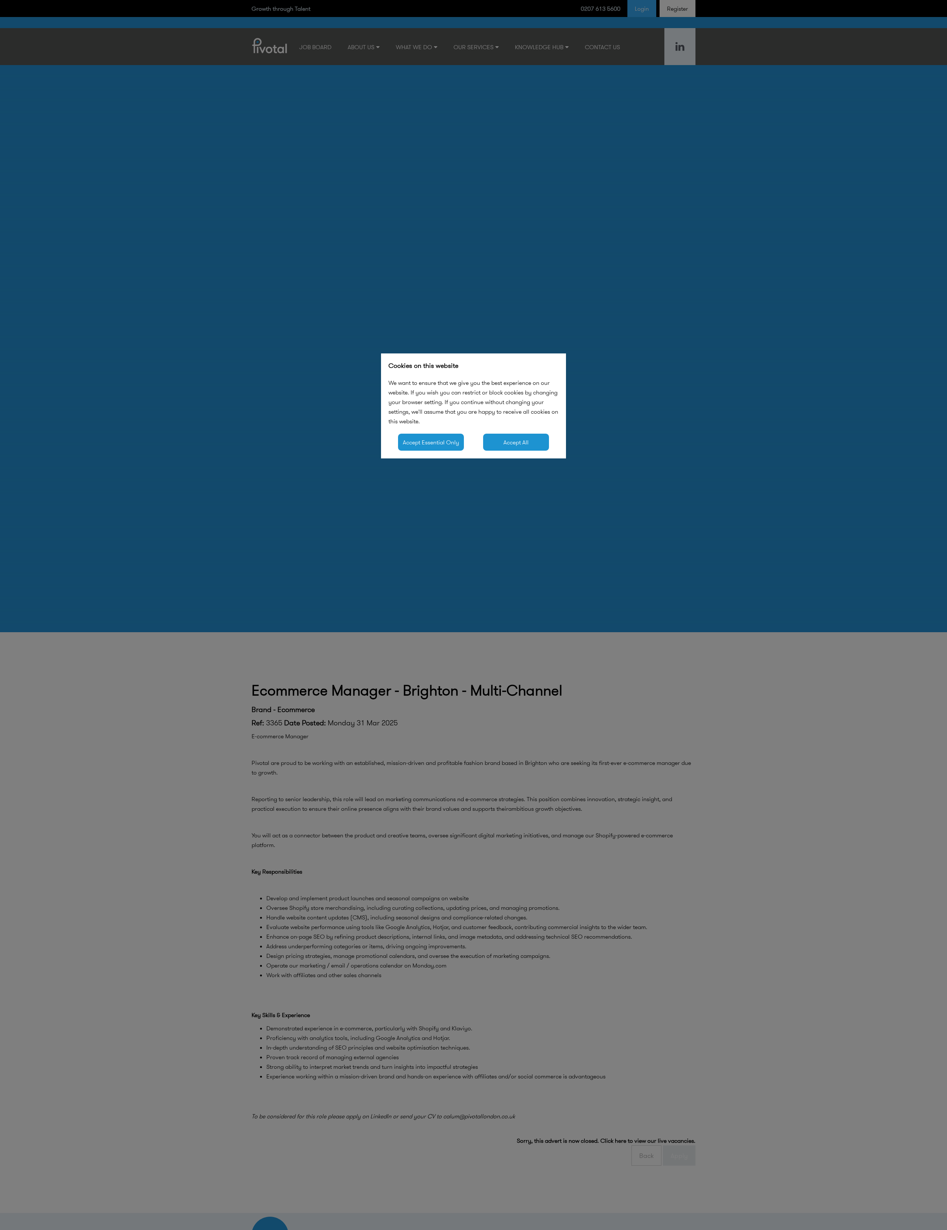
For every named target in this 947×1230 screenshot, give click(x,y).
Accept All (516, 442)
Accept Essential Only (431, 442)
